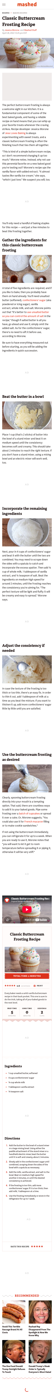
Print (40, 986)
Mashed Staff (30, 30)
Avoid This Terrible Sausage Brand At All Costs (12, 1329)
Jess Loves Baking (15, 133)
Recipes (6, 13)
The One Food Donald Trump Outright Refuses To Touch (13, 1369)
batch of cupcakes (29, 813)
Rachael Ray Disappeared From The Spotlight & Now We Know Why (39, 1331)
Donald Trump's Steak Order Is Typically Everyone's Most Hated (40, 1369)
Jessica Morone (12, 30)
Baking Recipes (20, 13)
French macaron (33, 821)
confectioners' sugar (34, 300)
